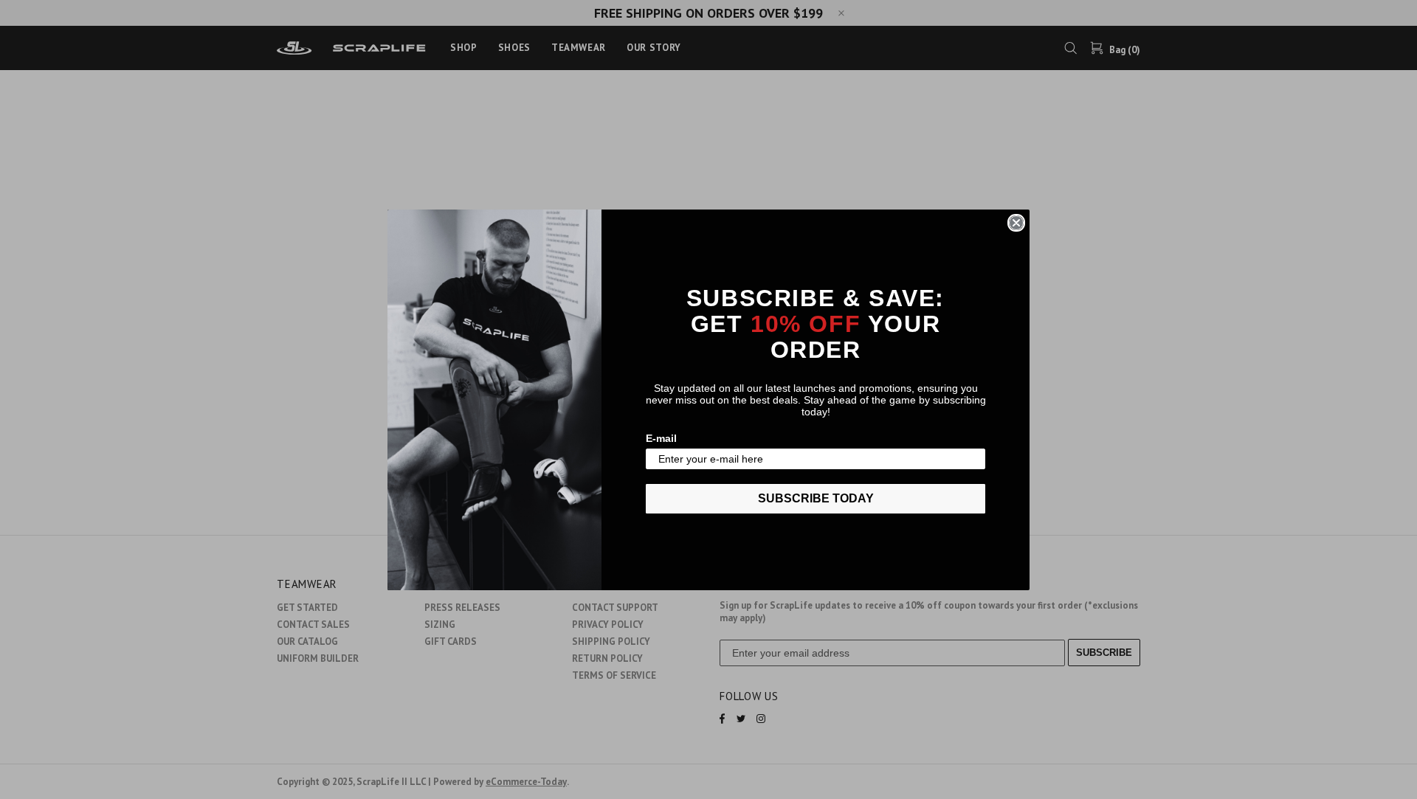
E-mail (661, 438)
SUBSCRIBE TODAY (816, 498)
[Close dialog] (1016, 222)
